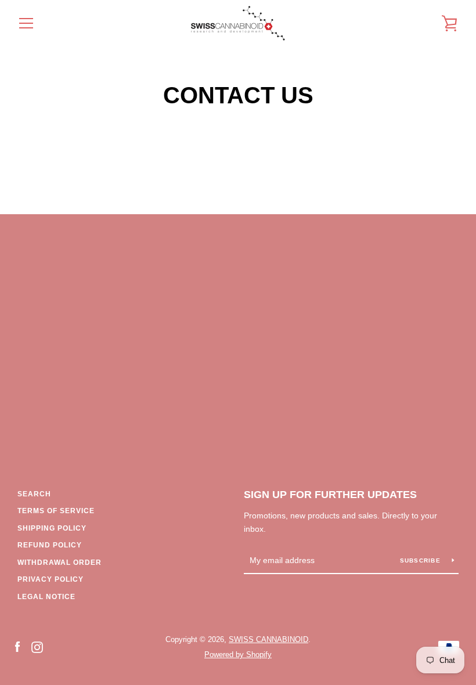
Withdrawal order (59, 562)
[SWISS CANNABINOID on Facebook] (17, 646)
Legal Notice (46, 597)
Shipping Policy (51, 528)
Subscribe (421, 560)
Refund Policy (49, 545)
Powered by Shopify (238, 654)
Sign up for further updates (330, 494)
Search (34, 494)
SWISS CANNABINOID (268, 639)
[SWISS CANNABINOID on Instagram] (37, 646)
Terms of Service (56, 511)
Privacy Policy (50, 579)
